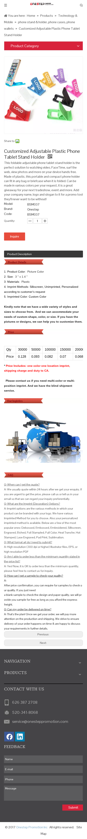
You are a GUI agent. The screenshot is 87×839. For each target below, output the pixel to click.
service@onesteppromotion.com (40, 721)
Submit (73, 807)
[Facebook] (9, 736)
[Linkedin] (20, 736)
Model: (8, 204)
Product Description (19, 254)
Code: (8, 214)
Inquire (14, 236)
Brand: (8, 209)
